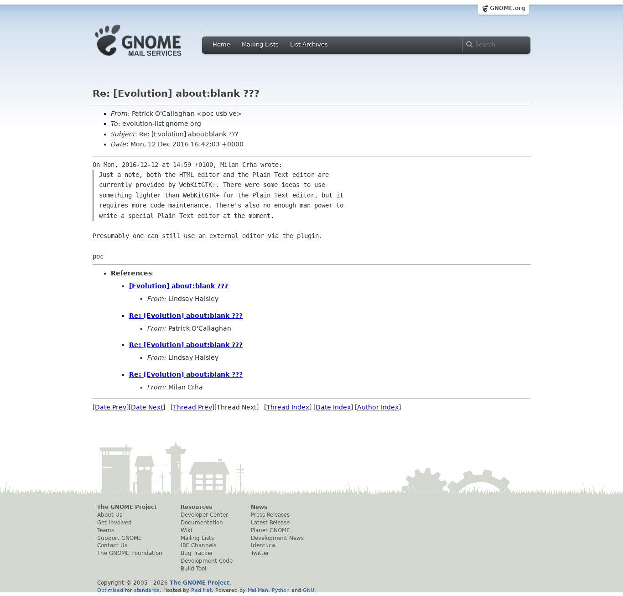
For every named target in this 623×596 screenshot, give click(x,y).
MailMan (258, 590)
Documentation (202, 522)
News (259, 507)
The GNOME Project (127, 507)
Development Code (207, 561)
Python (281, 590)
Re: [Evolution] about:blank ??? (186, 315)
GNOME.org (507, 8)
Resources (196, 507)
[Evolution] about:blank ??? (178, 286)
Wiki (186, 530)
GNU (308, 590)
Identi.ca (263, 545)
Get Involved (114, 522)
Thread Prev (192, 407)
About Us (109, 515)
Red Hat (201, 590)
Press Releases (270, 515)
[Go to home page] (152, 58)
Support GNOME (119, 538)
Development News (277, 538)
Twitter (260, 553)
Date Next (147, 407)
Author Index (378, 407)
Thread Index (287, 407)
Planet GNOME (270, 530)
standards (147, 590)
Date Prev (110, 407)
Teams (105, 530)
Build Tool (193, 568)
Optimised (110, 590)
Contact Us (112, 545)
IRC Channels (198, 545)
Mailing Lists (260, 44)
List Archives (309, 44)
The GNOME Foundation (129, 553)
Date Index (333, 407)
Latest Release (270, 522)
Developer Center (204, 515)
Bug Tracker (197, 553)
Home (221, 44)
